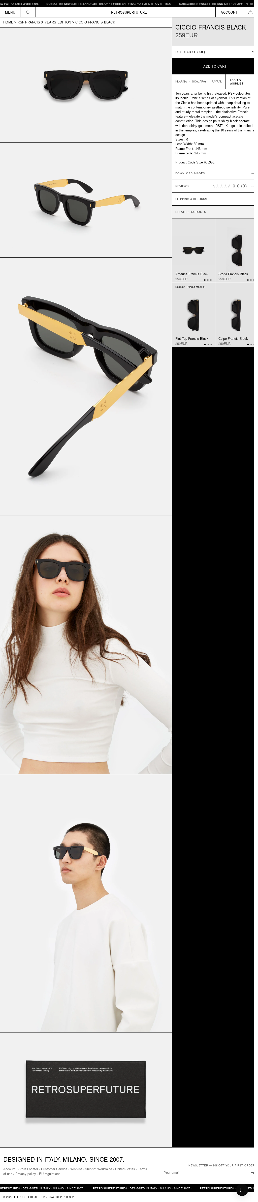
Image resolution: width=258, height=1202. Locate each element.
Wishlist (76, 1168)
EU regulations (60, 1173)
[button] (250, 12)
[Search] (28, 12)
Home (8, 22)
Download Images (187, 173)
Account (9, 1168)
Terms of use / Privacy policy (24, 1173)
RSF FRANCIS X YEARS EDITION (44, 22)
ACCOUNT (229, 12)
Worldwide (104, 1168)
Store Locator (28, 1168)
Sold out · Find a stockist (188, 286)
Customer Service (54, 1168)
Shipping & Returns (189, 199)
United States (125, 1168)
